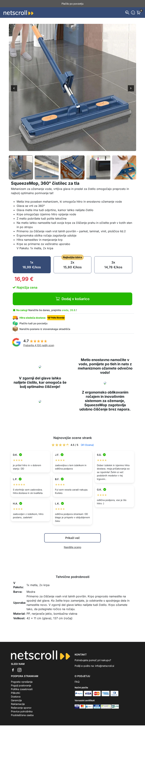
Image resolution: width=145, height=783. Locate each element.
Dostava (16, 696)
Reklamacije (18, 703)
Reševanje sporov (21, 707)
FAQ (77, 681)
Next (131, 88)
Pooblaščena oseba (22, 715)
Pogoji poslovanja (21, 685)
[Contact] (133, 12)
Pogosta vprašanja (22, 681)
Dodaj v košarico (75, 299)
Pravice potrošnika (22, 711)
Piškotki (15, 692)
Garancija (16, 700)
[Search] (127, 12)
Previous (14, 88)
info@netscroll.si (104, 665)
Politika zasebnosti (22, 689)
